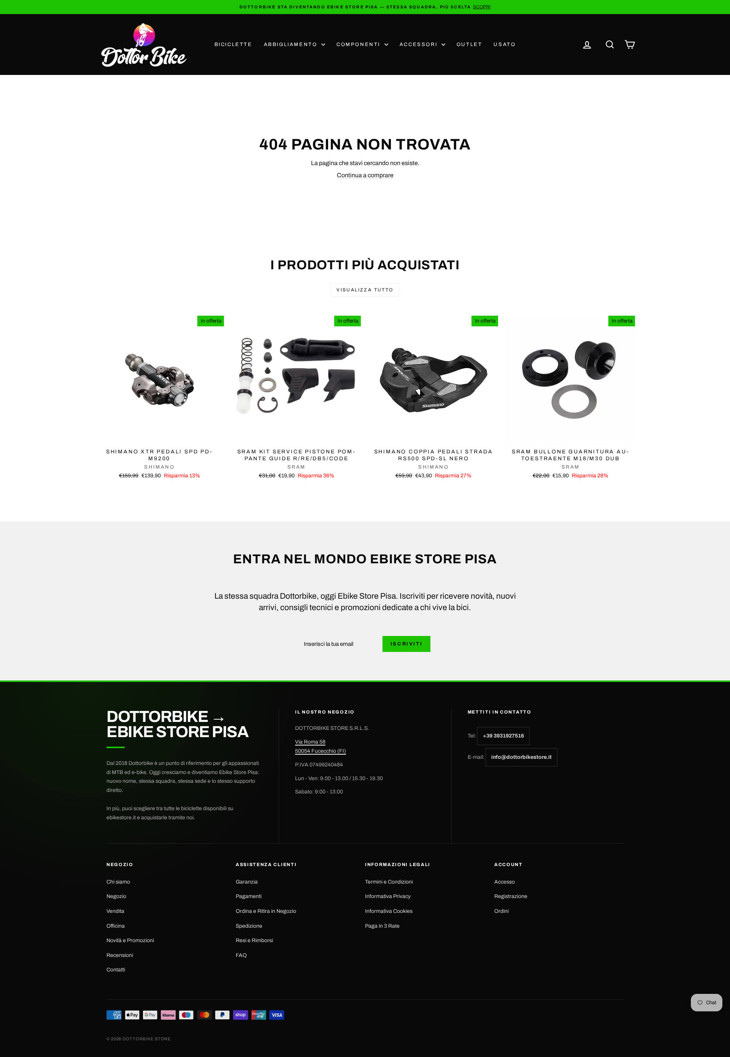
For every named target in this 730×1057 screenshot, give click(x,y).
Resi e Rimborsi (254, 940)
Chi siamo (118, 882)
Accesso (504, 882)
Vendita (115, 911)
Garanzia (247, 882)
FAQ (241, 955)
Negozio (116, 896)
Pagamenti (249, 896)
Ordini (501, 911)
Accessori (420, 44)
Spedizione (249, 926)
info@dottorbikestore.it (521, 757)
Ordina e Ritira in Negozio (266, 911)
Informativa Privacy (388, 896)
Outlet (469, 44)
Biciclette (233, 44)
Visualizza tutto (364, 289)
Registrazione (510, 896)
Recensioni (119, 955)
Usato (505, 44)
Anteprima (159, 436)
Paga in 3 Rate (382, 926)
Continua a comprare (365, 175)
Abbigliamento (291, 44)
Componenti (359, 44)
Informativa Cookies (389, 911)
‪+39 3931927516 (503, 736)
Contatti (115, 970)
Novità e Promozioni (130, 940)
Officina (115, 926)
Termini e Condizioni (389, 882)
